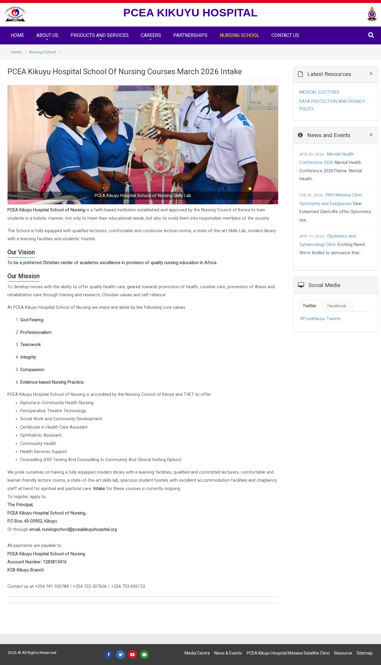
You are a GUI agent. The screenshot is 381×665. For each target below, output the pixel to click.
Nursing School (239, 35)
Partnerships (190, 35)
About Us (47, 35)
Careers (151, 35)
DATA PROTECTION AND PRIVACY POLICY (332, 105)
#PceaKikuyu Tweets (320, 318)
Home (17, 35)
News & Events (228, 653)
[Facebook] (108, 654)
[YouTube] (132, 654)
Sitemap (365, 653)
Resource (343, 653)
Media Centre (197, 653)
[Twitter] (120, 654)
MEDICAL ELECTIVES (319, 92)
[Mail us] (144, 654)
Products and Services (100, 35)
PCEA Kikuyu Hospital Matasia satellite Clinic (288, 653)
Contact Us (285, 35)
